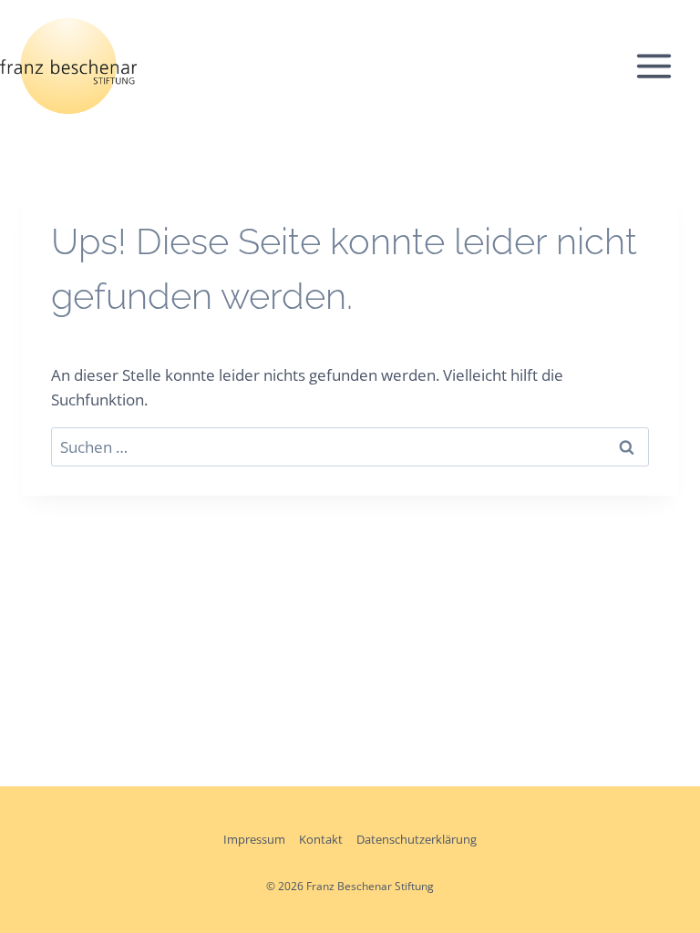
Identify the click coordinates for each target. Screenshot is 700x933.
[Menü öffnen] (663, 65)
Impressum (254, 839)
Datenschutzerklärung (416, 839)
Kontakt (321, 839)
